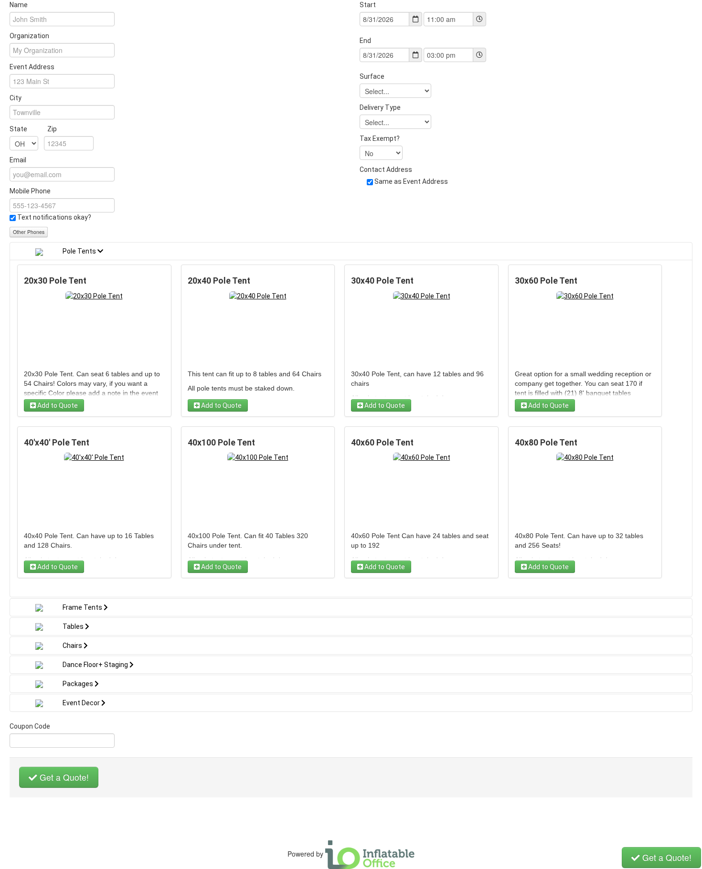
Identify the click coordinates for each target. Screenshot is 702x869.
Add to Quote (57, 405)
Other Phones (28, 231)
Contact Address (386, 169)
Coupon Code (30, 726)
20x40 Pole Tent (219, 281)
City (15, 98)
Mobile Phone (30, 191)
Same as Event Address (411, 181)
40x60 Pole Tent (382, 442)
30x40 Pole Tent (382, 281)
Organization (29, 36)
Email (18, 160)
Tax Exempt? (380, 138)
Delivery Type (380, 107)
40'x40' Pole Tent (56, 442)
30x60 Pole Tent (546, 281)
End (365, 40)
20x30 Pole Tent (55, 281)
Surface (372, 76)
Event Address (32, 67)
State (33, 129)
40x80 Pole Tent (546, 442)
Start (368, 5)
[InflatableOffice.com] (370, 853)
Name (19, 5)
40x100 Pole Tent (221, 442)
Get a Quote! (63, 777)
